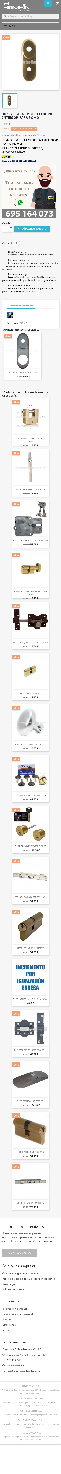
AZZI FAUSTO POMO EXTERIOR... (30, 744)
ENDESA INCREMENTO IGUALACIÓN (30, 999)
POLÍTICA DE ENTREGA (30, 1411)
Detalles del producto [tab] (21, 305)
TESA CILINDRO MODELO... (30, 693)
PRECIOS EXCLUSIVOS (30, 1433)
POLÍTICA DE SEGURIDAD (31, 1398)
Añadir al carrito (31, 229)
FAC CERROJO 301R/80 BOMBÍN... (30, 1050)
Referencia (13, 322)
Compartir (17, 243)
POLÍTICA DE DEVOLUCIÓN (30, 1420)
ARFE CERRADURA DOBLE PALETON (30, 540)
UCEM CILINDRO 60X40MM (30, 948)
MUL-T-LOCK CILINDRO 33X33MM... (30, 795)
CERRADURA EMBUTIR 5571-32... (31, 897)
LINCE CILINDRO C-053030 (30, 1152)
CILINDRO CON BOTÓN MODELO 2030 (30, 593)
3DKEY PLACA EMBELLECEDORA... (22, 372)
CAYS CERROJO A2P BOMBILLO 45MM (30, 642)
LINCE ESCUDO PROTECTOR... (30, 1101)
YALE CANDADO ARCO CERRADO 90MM (30, 440)
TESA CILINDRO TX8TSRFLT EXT (30, 846)
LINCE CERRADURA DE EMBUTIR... (30, 489)
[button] (19, 1253)
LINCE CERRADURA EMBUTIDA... (30, 1203)
